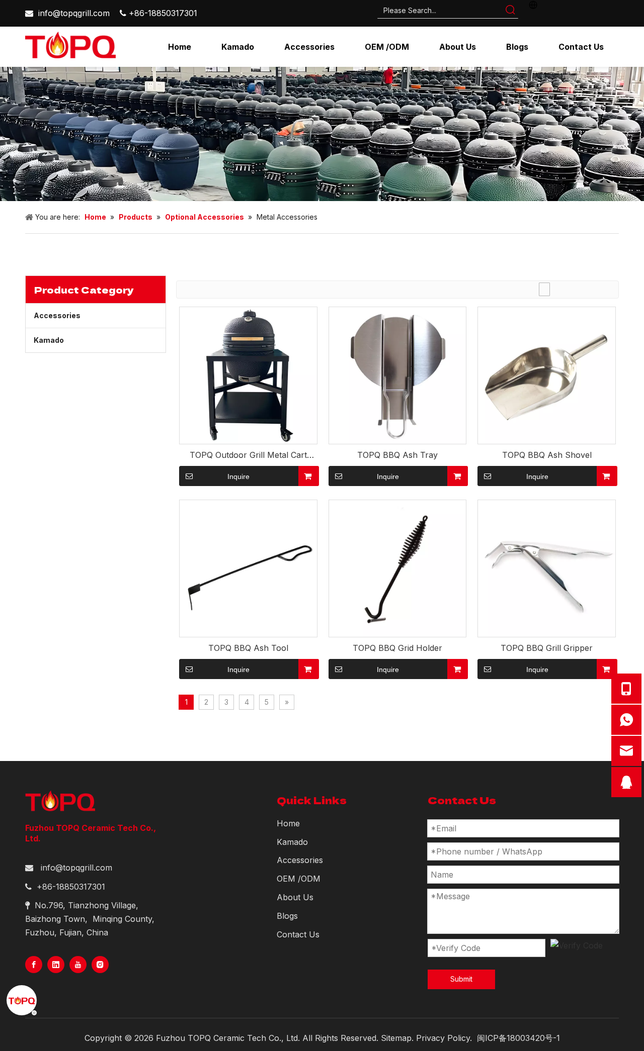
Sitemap (396, 1038)
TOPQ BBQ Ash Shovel (547, 455)
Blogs (287, 916)
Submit (461, 979)
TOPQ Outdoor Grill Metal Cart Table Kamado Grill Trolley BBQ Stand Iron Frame (248, 455)
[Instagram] (100, 964)
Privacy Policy (443, 1038)
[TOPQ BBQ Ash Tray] (397, 374)
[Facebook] (33, 964)
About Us (295, 897)
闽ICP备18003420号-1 (518, 1038)
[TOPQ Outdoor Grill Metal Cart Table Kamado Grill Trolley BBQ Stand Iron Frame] (248, 374)
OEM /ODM (298, 879)
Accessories (57, 315)
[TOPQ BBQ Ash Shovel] (546, 374)
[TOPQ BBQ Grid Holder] (397, 568)
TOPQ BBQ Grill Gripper (547, 648)
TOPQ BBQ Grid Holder (397, 648)
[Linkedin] (55, 964)
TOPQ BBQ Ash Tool (248, 648)
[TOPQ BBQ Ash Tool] (248, 568)
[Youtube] (78, 964)
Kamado (49, 340)
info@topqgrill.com (74, 13)
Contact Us (298, 934)
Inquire (238, 476)
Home (288, 823)
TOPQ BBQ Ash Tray (397, 455)
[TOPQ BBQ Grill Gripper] (546, 568)
